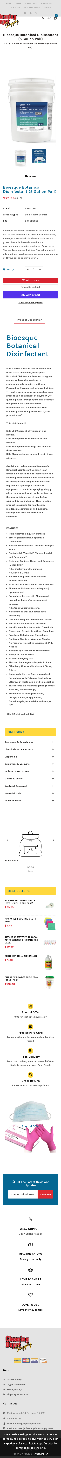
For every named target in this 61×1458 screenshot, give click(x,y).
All (5, 43)
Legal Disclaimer (15, 1384)
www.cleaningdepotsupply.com (24, 1423)
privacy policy (22, 1453)
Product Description (29, 319)
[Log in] (25, 13)
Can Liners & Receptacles (19, 742)
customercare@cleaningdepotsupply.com (30, 1428)
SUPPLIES (15, 7)
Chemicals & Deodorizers (19, 749)
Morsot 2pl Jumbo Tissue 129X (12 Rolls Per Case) (20, 902)
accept (41, 1453)
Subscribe (45, 1194)
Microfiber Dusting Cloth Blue (20, 920)
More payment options (31, 302)
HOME (8, 3)
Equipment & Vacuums (17, 764)
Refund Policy (13, 1379)
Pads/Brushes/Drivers (17, 771)
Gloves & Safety (13, 778)
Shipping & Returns (17, 1394)
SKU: (5, 221)
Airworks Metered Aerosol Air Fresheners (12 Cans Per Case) (21, 940)
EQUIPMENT (46, 3)
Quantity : (9, 269)
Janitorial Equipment (16, 786)
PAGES (47, 7)
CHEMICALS (31, 3)
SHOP (18, 3)
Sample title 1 (12, 860)
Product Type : (10, 214)
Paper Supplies (13, 800)
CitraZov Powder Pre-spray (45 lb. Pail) (21, 978)
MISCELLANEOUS (32, 7)
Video (32, 176)
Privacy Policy (14, 1389)
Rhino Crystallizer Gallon (21, 956)
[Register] (31, 13)
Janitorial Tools (13, 793)
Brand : (7, 208)
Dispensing (11, 756)
